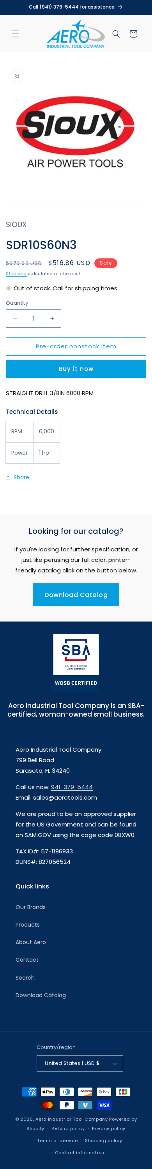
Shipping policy (103, 1140)
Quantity (17, 303)
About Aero (31, 942)
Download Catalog (76, 594)
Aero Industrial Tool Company (71, 1119)
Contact (27, 960)
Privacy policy (108, 1128)
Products (28, 925)
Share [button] (21, 477)
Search (25, 978)
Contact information (79, 1153)
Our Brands (31, 907)
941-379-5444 (72, 787)
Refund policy (68, 1128)
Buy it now (76, 369)
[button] (15, 33)
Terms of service (57, 1140)
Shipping (16, 274)
